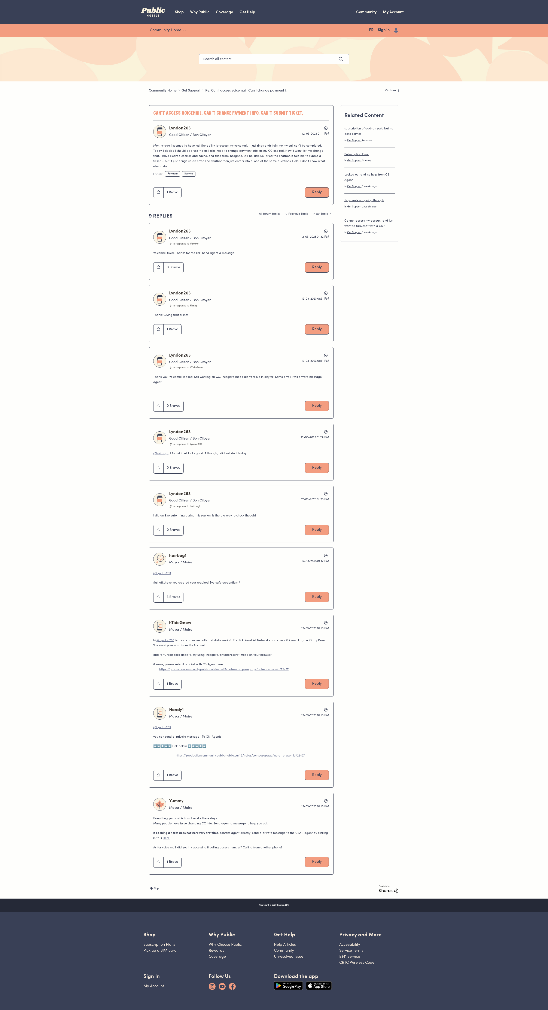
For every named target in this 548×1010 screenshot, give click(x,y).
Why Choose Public (225, 944)
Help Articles (285, 944)
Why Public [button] (222, 934)
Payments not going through (364, 200)
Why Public (199, 11)
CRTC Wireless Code (356, 962)
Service (188, 174)
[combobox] (274, 59)
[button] (158, 193)
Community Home (163, 90)
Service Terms (351, 950)
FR (371, 30)
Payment (172, 174)
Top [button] (156, 888)
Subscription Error (356, 154)
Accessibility (349, 944)
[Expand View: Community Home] (184, 30)
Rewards (216, 950)
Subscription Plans (159, 944)
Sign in (384, 30)
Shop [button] (149, 934)
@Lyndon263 (162, 573)
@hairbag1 (160, 453)
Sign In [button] (151, 976)
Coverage (224, 11)
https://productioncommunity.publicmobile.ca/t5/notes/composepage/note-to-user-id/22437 (224, 669)
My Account (393, 11)
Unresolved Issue (288, 956)
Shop (179, 11)
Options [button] (390, 90)
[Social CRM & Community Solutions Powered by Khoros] (388, 889)
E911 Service (349, 956)
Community (366, 11)
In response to (185, 244)
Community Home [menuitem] (165, 30)
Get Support (191, 90)
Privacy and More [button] (360, 934)
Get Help (247, 11)
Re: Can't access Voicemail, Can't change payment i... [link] (246, 90)
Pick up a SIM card (160, 950)
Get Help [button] (284, 934)
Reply (317, 192)
